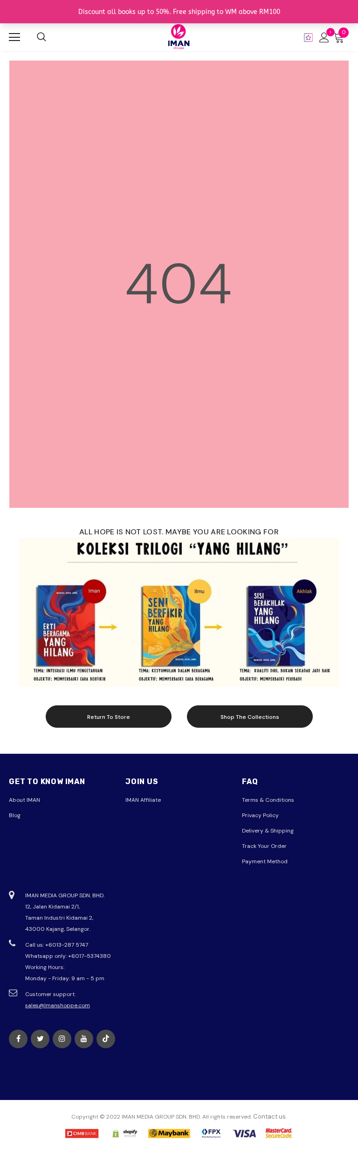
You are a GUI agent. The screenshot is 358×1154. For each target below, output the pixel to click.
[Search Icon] (41, 37)
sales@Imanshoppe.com (57, 1005)
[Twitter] (40, 1039)
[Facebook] (18, 1039)
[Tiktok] (105, 1039)
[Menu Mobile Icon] (14, 37)
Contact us (269, 1116)
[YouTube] (84, 1039)
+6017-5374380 (89, 956)
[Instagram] (62, 1039)
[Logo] (179, 37)
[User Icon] (324, 37)
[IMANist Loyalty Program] (308, 37)
